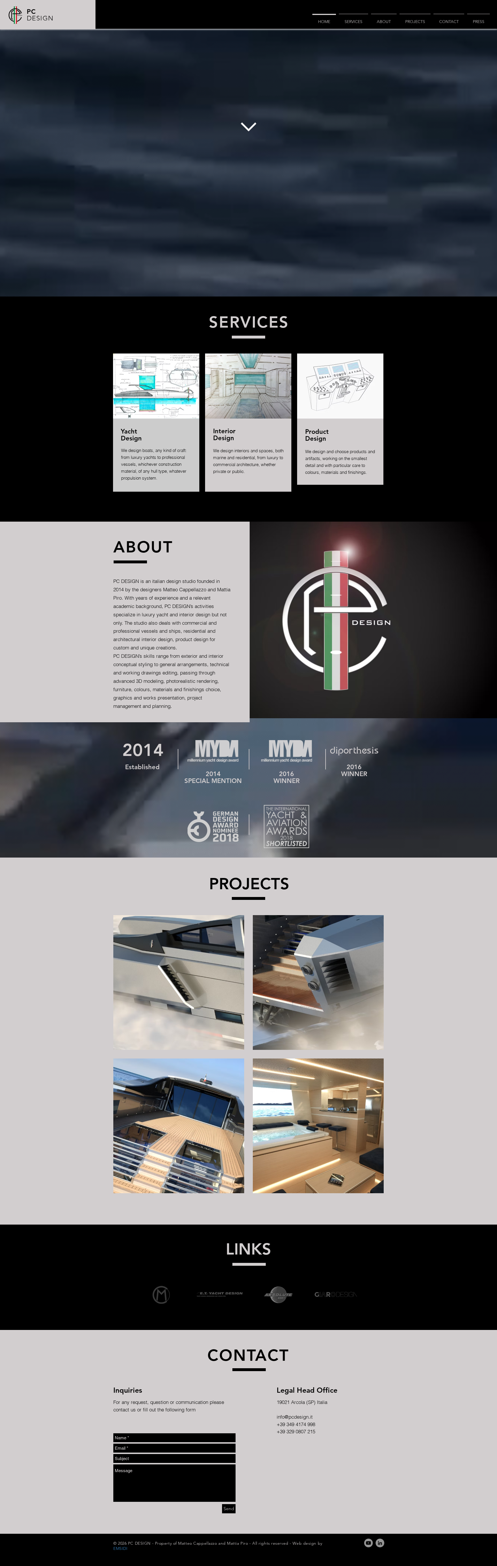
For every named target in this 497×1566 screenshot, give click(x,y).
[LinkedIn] (380, 1543)
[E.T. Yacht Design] (219, 1295)
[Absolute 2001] (278, 1295)
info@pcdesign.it (295, 1417)
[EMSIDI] (161, 1295)
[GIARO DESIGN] (336, 1295)
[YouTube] (368, 1543)
